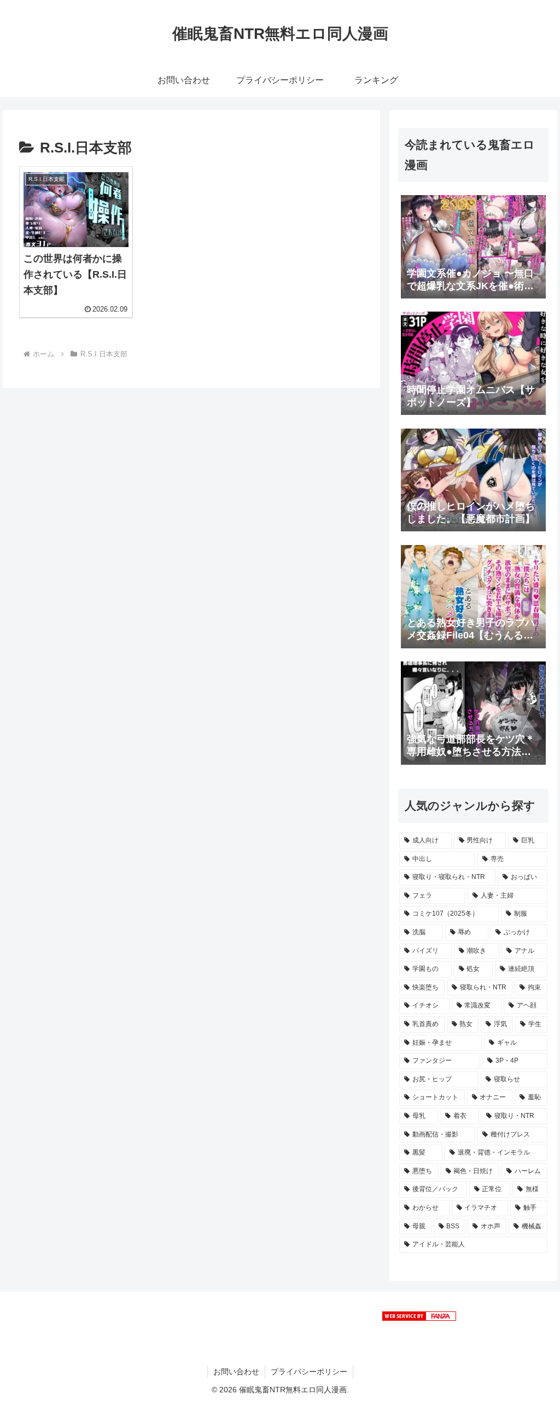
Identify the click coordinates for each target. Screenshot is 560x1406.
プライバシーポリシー (309, 1371)
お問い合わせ (236, 1371)
